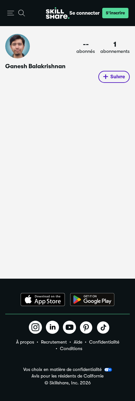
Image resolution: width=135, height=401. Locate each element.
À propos (25, 342)
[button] (11, 13)
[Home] (57, 13)
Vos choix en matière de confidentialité (62, 369)
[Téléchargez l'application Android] (92, 299)
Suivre (117, 77)
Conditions (71, 348)
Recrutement (54, 342)
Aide (78, 342)
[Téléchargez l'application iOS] (43, 299)
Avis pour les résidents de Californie (67, 376)
